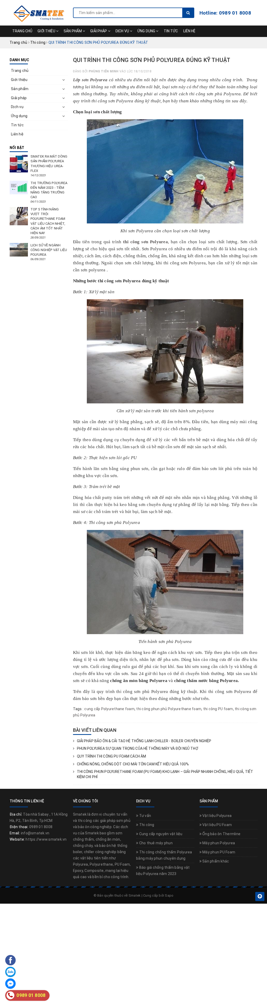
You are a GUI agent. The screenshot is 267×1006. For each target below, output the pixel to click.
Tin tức (171, 31)
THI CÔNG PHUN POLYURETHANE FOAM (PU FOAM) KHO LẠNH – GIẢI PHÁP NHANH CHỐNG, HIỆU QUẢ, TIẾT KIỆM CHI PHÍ (165, 774)
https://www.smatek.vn (46, 839)
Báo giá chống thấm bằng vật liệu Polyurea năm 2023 (163, 870)
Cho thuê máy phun (155, 843)
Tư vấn (144, 816)
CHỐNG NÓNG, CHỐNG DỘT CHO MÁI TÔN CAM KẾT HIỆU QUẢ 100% (133, 764)
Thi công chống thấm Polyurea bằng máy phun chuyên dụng (164, 855)
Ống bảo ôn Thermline (221, 834)
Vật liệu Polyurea (217, 816)
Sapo (169, 895)
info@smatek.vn (35, 833)
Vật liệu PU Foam (217, 825)
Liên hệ (189, 31)
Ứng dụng (146, 31)
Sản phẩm (73, 31)
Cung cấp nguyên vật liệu (160, 834)
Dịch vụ (123, 31)
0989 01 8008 (40, 827)
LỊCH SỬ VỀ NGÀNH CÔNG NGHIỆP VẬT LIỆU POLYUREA (49, 250)
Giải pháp (99, 31)
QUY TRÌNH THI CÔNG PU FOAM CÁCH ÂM (111, 756)
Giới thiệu (47, 31)
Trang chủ (22, 31)
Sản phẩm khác (215, 861)
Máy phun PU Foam (218, 852)
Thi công (146, 825)
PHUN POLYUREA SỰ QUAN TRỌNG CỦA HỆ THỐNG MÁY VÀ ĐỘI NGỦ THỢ (137, 748)
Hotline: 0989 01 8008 (225, 13)
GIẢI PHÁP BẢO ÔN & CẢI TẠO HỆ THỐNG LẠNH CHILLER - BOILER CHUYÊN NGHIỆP (144, 741)
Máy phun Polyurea (218, 843)
